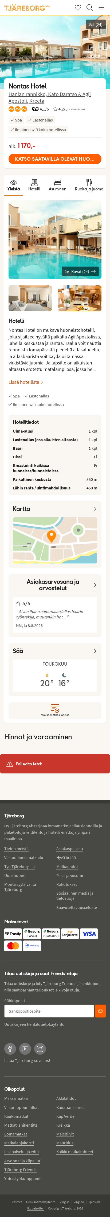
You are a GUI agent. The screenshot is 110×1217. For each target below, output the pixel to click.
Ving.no (79, 1202)
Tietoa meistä (16, 848)
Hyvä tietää (66, 857)
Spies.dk (94, 1202)
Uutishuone (14, 875)
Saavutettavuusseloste (76, 907)
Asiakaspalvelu (69, 848)
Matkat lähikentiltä (21, 1125)
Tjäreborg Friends (20, 1169)
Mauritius (64, 1142)
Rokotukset (66, 884)
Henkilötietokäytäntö (41, 1202)
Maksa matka (16, 1098)
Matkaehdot (67, 866)
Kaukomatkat (16, 1116)
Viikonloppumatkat (21, 1107)
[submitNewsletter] (100, 1011)
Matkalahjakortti (19, 1142)
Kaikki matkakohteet (74, 1151)
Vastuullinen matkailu (23, 857)
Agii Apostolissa (84, 337)
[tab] (13, 185)
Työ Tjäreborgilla (19, 866)
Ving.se (64, 1202)
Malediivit (65, 1134)
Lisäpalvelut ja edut (21, 1151)
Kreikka (63, 1125)
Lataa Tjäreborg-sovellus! (27, 1060)
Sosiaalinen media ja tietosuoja (74, 895)
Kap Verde (65, 1116)
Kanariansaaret (70, 1107)
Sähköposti (14, 1000)
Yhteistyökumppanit (22, 1178)
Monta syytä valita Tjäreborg (20, 887)
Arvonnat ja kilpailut (22, 1160)
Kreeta (36, 100)
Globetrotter (35, 1208)
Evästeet (16, 1202)
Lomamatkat (15, 1134)
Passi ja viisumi (69, 875)
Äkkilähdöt (66, 1098)
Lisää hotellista (24, 382)
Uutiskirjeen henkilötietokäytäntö (34, 1024)
